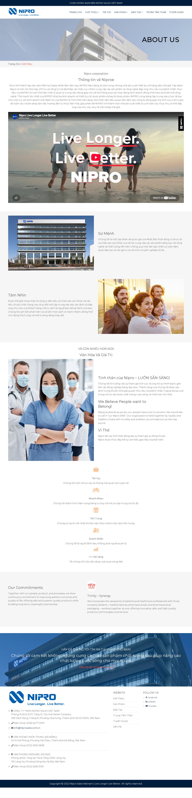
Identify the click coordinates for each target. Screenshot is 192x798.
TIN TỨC (106, 12)
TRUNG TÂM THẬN (156, 12)
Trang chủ (14, 64)
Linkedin (151, 698)
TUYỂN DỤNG (176, 12)
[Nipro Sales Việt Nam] (24, 12)
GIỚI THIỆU (91, 12)
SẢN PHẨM (120, 12)
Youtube (152, 702)
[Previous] (88, 595)
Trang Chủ (75, 12)
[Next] (178, 595)
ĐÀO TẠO (136, 12)
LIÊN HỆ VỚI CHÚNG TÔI (92, 663)
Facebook (152, 694)
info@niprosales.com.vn (27, 724)
